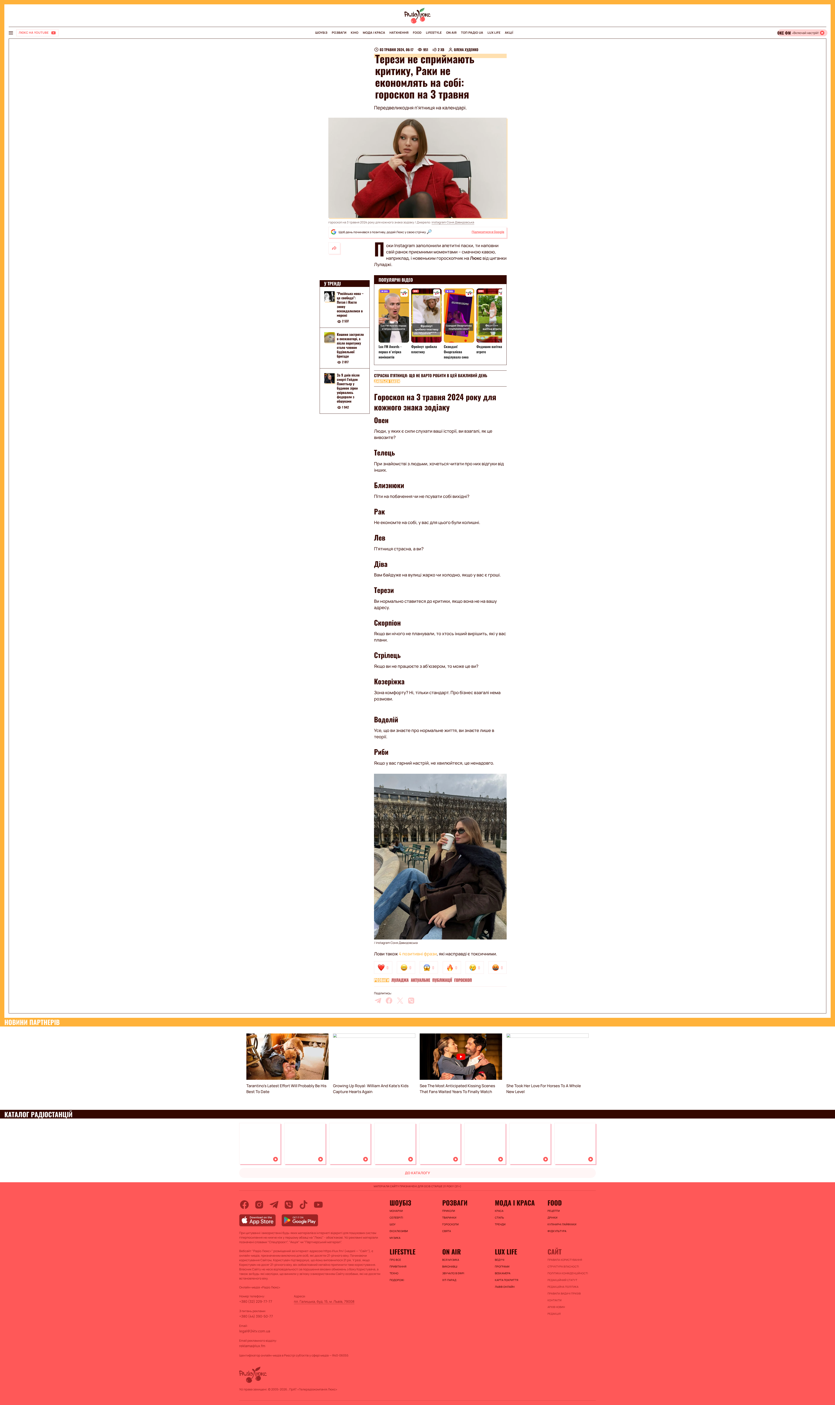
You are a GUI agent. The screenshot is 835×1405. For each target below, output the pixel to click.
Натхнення (399, 33)
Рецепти (554, 1211)
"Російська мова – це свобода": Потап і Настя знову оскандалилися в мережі (350, 304)
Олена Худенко (466, 49)
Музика (395, 1238)
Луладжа (400, 980)
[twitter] (400, 1001)
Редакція (554, 1314)
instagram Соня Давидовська (453, 222)
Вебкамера (503, 1273)
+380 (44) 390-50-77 (256, 1316)
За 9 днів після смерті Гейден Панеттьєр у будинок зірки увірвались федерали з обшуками (348, 388)
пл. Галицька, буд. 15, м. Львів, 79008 (324, 1301)
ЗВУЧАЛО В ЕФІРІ (453, 1273)
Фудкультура (557, 1231)
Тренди (500, 1224)
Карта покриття (506, 1280)
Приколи (448, 1211)
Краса (499, 1211)
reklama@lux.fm (252, 1345)
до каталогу (417, 1173)
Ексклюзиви (399, 1231)
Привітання (398, 1266)
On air (451, 33)
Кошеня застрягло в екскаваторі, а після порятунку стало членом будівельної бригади (350, 345)
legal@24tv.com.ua (254, 1331)
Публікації (442, 980)
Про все (395, 1260)
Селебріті (396, 1217)
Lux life (494, 33)
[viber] (411, 1001)
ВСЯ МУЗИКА (450, 1260)
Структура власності (563, 1266)
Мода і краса (374, 33)
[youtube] (318, 1204)
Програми (502, 1266)
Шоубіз (321, 33)
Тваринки (449, 1217)
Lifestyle (434, 33)
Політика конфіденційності (568, 1273)
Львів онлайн (505, 1287)
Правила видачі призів (564, 1293)
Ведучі (499, 1260)
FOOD (417, 33)
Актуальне (420, 980)
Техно (394, 1273)
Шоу (393, 1224)
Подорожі (397, 1280)
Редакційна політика (563, 1287)
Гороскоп (463, 980)
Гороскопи (450, 1224)
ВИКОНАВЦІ (450, 1266)
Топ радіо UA (472, 33)
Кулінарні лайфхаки (562, 1224)
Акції (509, 33)
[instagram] (259, 1204)
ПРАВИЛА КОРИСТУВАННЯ (565, 1260)
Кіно (354, 33)
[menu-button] (11, 32)
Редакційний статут (562, 1280)
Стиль (499, 1217)
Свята (446, 1231)
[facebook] (389, 1001)
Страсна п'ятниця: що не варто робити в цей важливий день (430, 375)
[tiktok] (303, 1204)
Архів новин (556, 1307)
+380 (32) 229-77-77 (255, 1301)
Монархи (396, 1211)
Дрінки (553, 1217)
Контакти (555, 1300)
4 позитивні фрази (418, 954)
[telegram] (378, 1001)
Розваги (339, 33)
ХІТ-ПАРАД (449, 1280)
